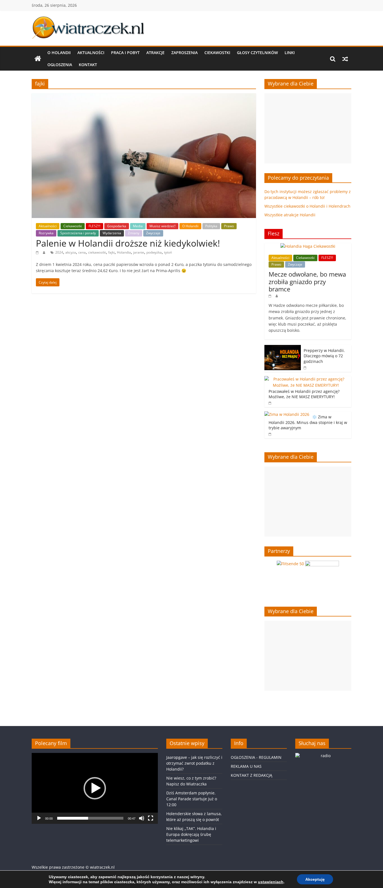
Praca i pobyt (125, 52)
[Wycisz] (141, 818)
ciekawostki (97, 252)
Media (138, 226)
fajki (111, 252)
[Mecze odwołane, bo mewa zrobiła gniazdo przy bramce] (307, 246)
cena (82, 252)
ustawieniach (270, 882)
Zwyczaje (153, 233)
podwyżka (154, 252)
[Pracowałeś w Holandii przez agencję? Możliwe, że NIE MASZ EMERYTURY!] (306, 379)
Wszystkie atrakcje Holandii (289, 214)
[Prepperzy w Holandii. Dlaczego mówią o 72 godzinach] (282, 348)
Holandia (124, 252)
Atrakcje (155, 52)
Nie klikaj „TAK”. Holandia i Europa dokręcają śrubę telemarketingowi (191, 834)
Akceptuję (315, 879)
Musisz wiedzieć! (162, 226)
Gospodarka (116, 226)
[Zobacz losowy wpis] (345, 59)
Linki (290, 52)
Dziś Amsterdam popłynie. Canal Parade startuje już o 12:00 (191, 798)
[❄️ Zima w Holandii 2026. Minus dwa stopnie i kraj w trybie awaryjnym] (286, 414)
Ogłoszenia (59, 64)
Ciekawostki (217, 52)
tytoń (168, 252)
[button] (95, 788)
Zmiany (133, 233)
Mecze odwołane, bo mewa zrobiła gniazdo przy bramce (307, 281)
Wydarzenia (112, 233)
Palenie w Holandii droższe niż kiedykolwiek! (128, 243)
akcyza (70, 252)
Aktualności (90, 52)
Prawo (229, 226)
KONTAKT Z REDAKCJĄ (251, 775)
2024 (59, 252)
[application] (95, 788)
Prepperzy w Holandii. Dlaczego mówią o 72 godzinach (324, 356)
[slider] (90, 818)
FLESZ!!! (94, 226)
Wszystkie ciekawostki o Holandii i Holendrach (307, 206)
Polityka (211, 226)
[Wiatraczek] (38, 59)
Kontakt (88, 64)
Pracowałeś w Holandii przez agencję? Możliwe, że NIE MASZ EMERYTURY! (304, 394)
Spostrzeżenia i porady (78, 233)
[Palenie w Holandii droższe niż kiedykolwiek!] (144, 97)
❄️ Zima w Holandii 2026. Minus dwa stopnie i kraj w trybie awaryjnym (308, 422)
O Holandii (59, 52)
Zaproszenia (184, 52)
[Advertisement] (307, 128)
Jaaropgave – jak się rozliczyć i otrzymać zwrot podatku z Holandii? (194, 763)
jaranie (138, 252)
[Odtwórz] (39, 818)
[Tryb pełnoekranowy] (150, 818)
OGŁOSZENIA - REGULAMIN (256, 757)
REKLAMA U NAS (246, 766)
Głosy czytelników (257, 52)
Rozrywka (46, 233)
